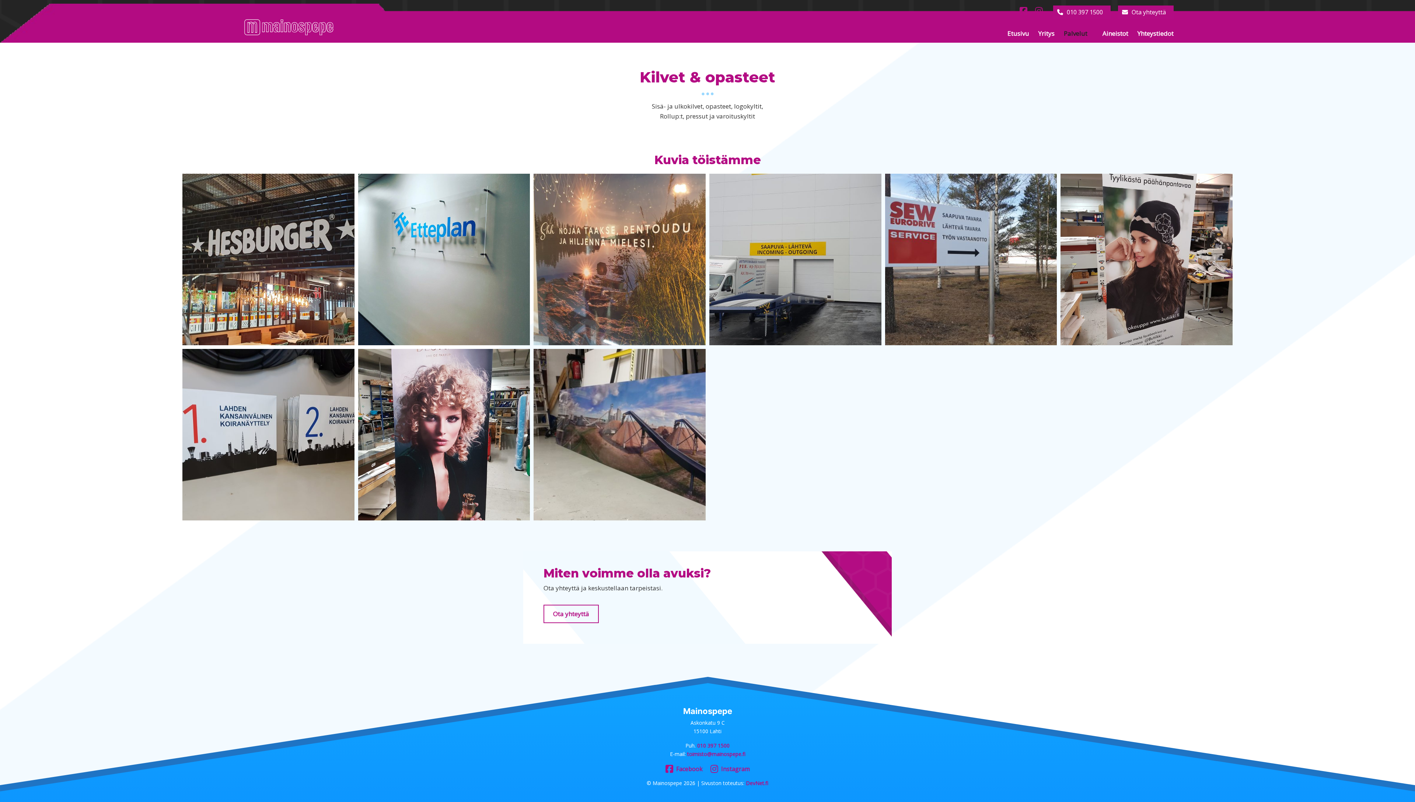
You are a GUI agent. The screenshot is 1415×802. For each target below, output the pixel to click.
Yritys (1046, 33)
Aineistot (1115, 33)
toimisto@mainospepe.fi (716, 753)
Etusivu (1018, 33)
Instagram (735, 769)
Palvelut (1075, 33)
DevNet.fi (757, 783)
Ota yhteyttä (1149, 12)
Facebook (689, 769)
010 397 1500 (1085, 12)
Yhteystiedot (1156, 33)
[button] (268, 259)
